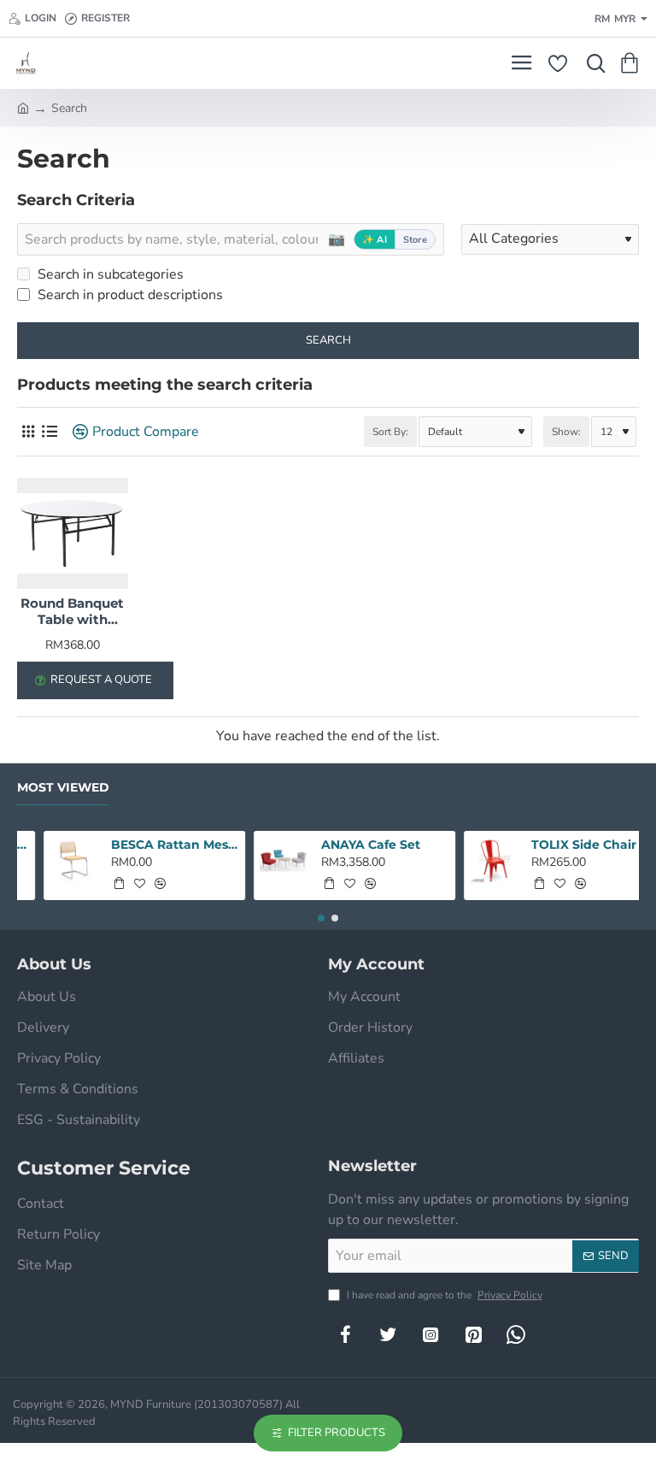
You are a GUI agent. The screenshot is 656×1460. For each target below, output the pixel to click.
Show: (566, 432)
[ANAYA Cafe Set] (260, 861)
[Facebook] (345, 1334)
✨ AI (374, 239)
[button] (94, 883)
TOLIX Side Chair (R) (569, 844)
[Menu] (521, 63)
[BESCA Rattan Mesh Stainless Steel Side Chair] (49, 861)
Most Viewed (63, 787)
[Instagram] (430, 1334)
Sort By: (390, 432)
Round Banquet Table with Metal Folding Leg (72, 612)
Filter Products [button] (336, 1432)
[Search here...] (592, 63)
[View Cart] (632, 63)
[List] (49, 432)
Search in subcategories (109, 274)
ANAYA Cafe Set (345, 844)
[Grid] (27, 432)
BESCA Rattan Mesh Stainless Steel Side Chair (150, 844)
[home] (23, 107)
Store (415, 239)
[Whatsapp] (516, 1334)
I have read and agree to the (443, 1295)
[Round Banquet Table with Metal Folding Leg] (72, 533)
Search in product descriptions (128, 295)
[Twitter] (388, 1334)
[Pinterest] (473, 1334)
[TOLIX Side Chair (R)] (470, 861)
